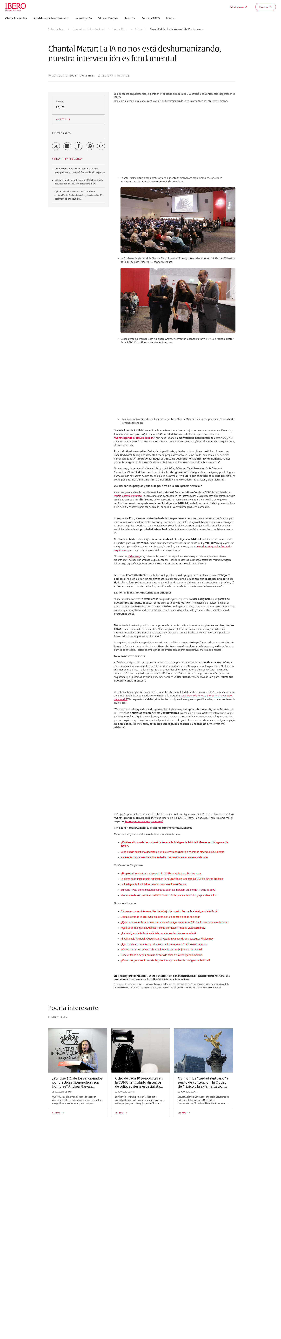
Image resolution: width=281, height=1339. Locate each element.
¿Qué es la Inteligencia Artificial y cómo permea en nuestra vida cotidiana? (162, 927)
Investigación (83, 18)
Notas (138, 29)
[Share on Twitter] (56, 146)
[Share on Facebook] (78, 146)
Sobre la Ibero (56, 29)
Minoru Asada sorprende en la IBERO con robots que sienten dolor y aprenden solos (168, 895)
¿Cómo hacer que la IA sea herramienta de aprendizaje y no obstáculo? (161, 949)
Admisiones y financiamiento (51, 18)
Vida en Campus (108, 18)
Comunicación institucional (89, 29)
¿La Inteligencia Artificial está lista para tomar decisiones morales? (158, 933)
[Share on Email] (101, 146)
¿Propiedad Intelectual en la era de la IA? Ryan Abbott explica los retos (160, 873)
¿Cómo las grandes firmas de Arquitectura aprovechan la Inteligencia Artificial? (165, 960)
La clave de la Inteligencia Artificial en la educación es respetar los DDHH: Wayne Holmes (171, 879)
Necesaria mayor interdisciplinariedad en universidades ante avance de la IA (164, 857)
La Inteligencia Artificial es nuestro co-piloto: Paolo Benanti (153, 884)
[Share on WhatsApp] (90, 146)
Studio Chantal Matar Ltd (128, 496)
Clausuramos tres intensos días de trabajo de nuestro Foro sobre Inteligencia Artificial (168, 911)
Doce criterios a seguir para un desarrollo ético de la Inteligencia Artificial (161, 955)
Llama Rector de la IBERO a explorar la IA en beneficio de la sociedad (160, 917)
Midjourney (133, 556)
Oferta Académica (16, 18)
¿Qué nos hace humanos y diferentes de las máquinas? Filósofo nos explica (163, 944)
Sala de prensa (236, 7)
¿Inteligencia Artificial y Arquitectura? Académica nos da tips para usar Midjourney (167, 938)
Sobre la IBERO (151, 18)
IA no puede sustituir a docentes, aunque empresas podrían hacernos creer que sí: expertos (172, 852)
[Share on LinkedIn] (67, 146)
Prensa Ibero (120, 29)
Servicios (130, 18)
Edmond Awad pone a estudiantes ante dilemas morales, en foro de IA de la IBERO (167, 889)
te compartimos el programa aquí (144, 821)
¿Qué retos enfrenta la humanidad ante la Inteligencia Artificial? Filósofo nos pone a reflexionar (174, 922)
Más (168, 18)
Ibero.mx (263, 7)
